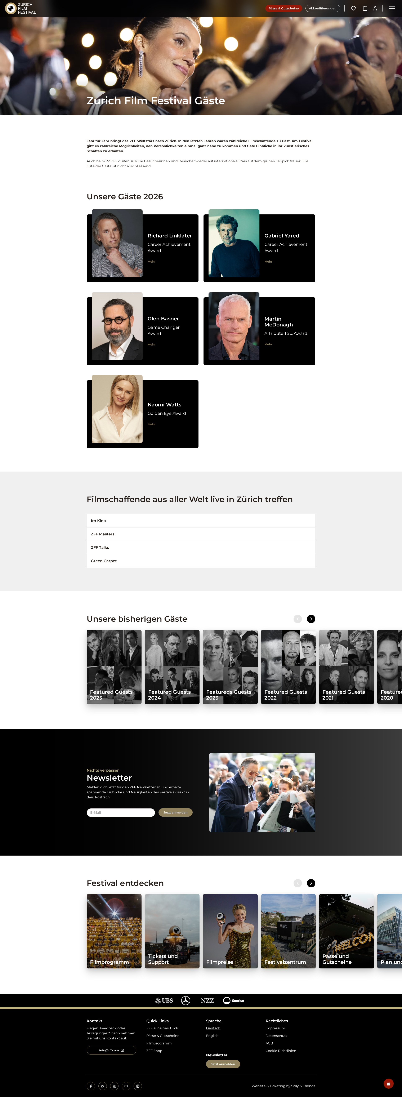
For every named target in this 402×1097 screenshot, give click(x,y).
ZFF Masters (102, 534)
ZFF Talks (100, 547)
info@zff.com (109, 1050)
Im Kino (98, 520)
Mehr (152, 261)
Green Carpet (104, 561)
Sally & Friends (303, 1086)
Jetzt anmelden (176, 812)
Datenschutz (276, 1036)
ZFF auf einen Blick (162, 1028)
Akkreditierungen (322, 8)
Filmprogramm (159, 1043)
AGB (269, 1043)
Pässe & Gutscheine (284, 8)
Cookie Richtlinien (281, 1051)
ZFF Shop (154, 1051)
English (212, 1036)
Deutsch (213, 1028)
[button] (392, 8)
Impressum (275, 1028)
